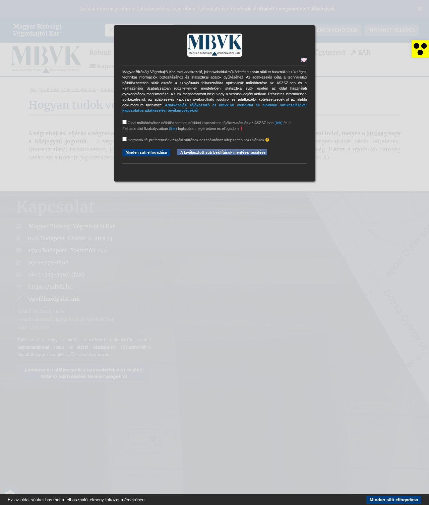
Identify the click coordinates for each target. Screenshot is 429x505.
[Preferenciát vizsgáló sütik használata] (267, 140)
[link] (420, 49)
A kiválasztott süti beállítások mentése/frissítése (222, 152)
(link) (278, 123)
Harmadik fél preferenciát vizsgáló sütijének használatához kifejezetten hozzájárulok (196, 140)
